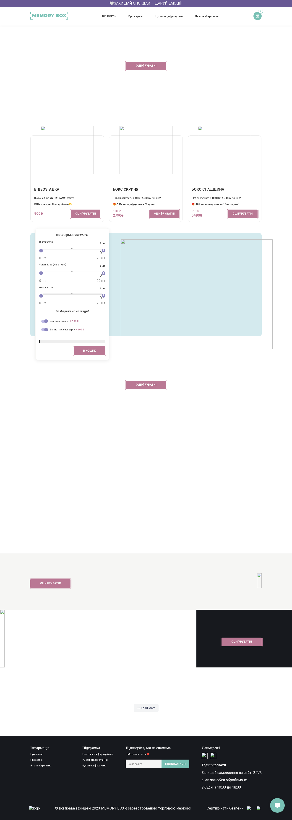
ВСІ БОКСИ (109, 16)
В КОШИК (89, 350)
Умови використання (95, 759)
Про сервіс (135, 16)
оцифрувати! (146, 65)
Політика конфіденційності (98, 754)
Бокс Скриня (125, 189)
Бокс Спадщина (208, 189)
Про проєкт (36, 754)
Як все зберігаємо (207, 16)
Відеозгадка (46, 189)
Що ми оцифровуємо (169, 16)
